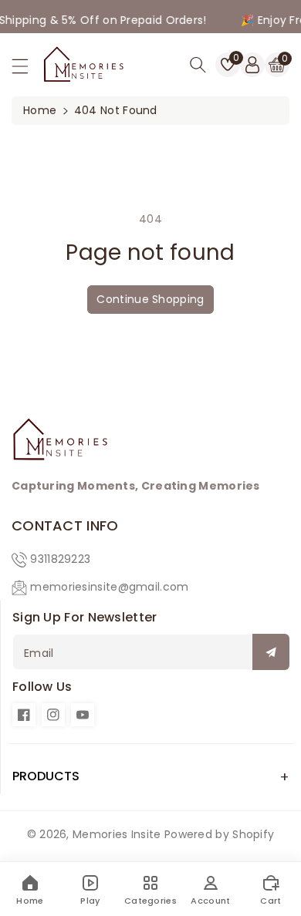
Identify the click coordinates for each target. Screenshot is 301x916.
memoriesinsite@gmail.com (109, 586)
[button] (27, 70)
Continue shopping (150, 299)
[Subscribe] (270, 652)
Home (39, 110)
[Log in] (252, 64)
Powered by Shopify (219, 834)
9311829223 (60, 559)
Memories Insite (117, 834)
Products (45, 776)
